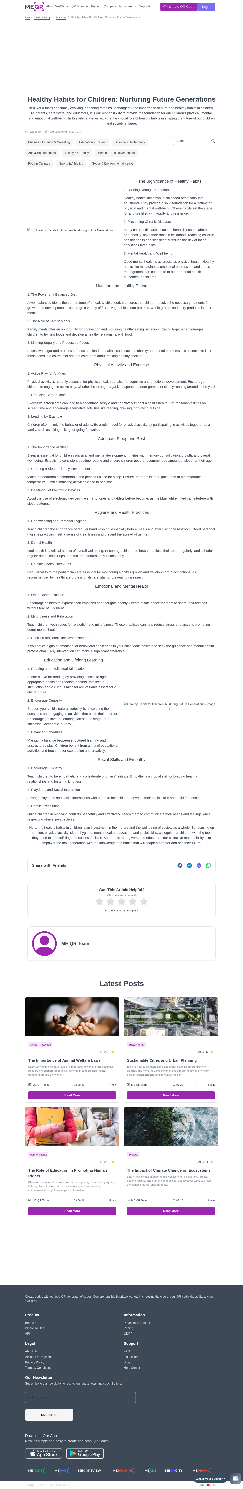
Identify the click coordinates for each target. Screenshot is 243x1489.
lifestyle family (42, 17)
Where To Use (34, 1328)
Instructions (131, 1356)
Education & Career (92, 142)
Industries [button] (126, 6)
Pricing (96, 6)
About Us (31, 1351)
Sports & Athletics (71, 163)
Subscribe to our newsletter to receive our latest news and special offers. (73, 1383)
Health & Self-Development (116, 152)
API (27, 1333)
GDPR (128, 1333)
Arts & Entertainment (42, 152)
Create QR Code (181, 7)
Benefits (30, 1322)
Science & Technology (130, 142)
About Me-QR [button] (55, 6)
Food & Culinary (39, 163)
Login (206, 7)
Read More (72, 1095)
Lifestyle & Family (77, 152)
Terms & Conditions (38, 1367)
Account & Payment (38, 1356)
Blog (27, 17)
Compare (110, 6)
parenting (61, 17)
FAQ (127, 1351)
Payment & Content (137, 1322)
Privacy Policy (34, 1362)
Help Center (132, 1367)
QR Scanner (79, 6)
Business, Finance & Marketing (49, 142)
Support (144, 6)
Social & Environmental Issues (112, 163)
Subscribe (49, 1415)
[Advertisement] (121, 49)
